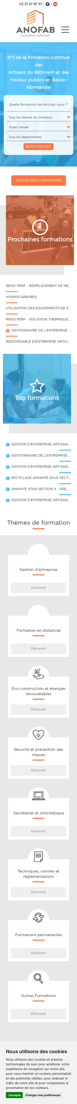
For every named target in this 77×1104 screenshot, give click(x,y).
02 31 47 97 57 (30, 4)
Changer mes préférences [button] (42, 1095)
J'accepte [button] (14, 1095)
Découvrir (38, 587)
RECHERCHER (40, 146)
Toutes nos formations (38, 180)
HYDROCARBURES (21, 297)
